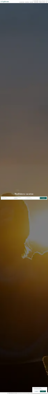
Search (43, 198)
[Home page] (5, 1)
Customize (36, 391)
